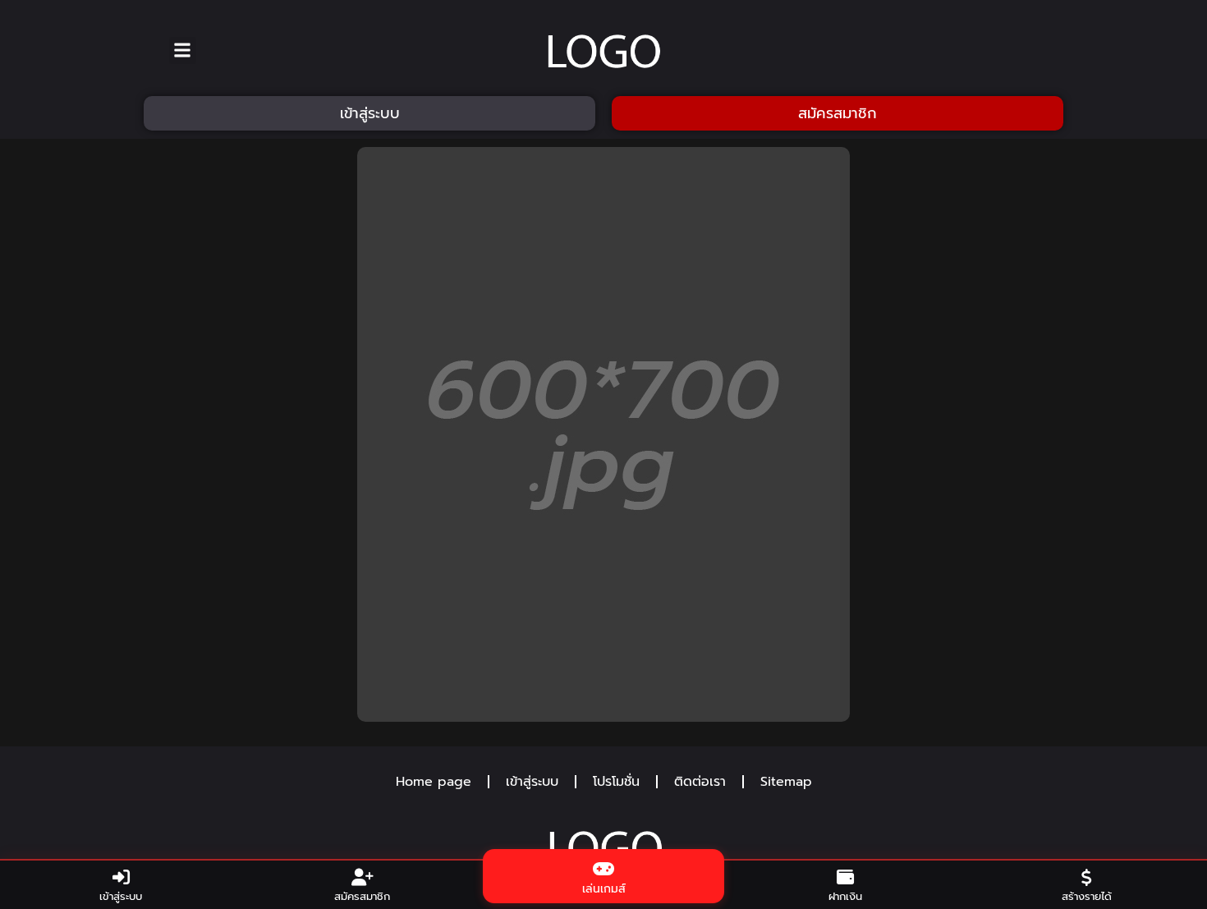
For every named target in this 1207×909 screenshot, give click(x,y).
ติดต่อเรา (700, 782)
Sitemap (786, 782)
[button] (182, 50)
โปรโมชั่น (616, 782)
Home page (433, 782)
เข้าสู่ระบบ (532, 782)
